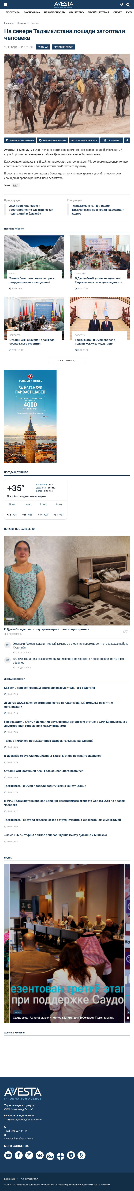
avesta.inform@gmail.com (18, 1138)
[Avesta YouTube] (8, 1155)
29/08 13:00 (17, 288)
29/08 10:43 (12, 841)
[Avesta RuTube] (50, 1156)
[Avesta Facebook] (19, 1155)
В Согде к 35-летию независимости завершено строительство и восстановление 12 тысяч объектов (69, 661)
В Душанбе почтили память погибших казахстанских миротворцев (66, 1018)
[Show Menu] (5, 4)
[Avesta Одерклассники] (81, 1155)
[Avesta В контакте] (40, 1155)
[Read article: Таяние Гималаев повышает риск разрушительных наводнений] (34, 256)
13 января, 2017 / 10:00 (19, 47)
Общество (76, 12)
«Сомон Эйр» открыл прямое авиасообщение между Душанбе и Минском (55, 835)
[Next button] (127, 943)
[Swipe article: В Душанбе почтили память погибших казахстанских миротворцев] (75, 943)
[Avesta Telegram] (71, 1155)
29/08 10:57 (12, 811)
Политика (13, 12)
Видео (26, 1012)
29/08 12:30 (82, 288)
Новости (21, 23)
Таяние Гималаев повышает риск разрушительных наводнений (32, 280)
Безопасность (54, 12)
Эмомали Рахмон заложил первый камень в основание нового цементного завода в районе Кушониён (70, 645)
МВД (15, 185)
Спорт (117, 12)
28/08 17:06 (12, 732)
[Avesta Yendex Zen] (61, 1156)
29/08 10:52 (12, 826)
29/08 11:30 (82, 349)
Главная (9, 23)
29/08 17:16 (12, 713)
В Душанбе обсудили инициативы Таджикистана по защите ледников (98, 280)
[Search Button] (128, 4)
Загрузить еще (67, 360)
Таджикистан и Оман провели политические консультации (95, 342)
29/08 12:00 (17, 349)
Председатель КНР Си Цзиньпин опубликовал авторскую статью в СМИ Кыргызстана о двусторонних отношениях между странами (65, 723)
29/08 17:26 (12, 694)
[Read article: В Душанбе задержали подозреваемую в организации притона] (67, 580)
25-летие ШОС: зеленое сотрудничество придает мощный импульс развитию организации (58, 704)
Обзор (12, 273)
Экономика (32, 12)
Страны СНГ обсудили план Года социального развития (31, 342)
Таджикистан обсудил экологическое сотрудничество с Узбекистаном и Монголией (62, 820)
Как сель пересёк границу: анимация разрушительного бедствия (49, 688)
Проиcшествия (98, 12)
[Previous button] (6, 943)
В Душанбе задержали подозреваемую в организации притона (46, 629)
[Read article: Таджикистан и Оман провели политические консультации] (100, 318)
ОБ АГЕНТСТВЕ (29, 1179)
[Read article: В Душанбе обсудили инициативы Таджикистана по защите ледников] (100, 256)
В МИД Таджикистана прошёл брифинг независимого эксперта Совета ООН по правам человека (64, 803)
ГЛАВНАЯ (9, 1179)
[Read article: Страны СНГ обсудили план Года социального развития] (34, 318)
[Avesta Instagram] (29, 1155)
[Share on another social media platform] (127, 140)
